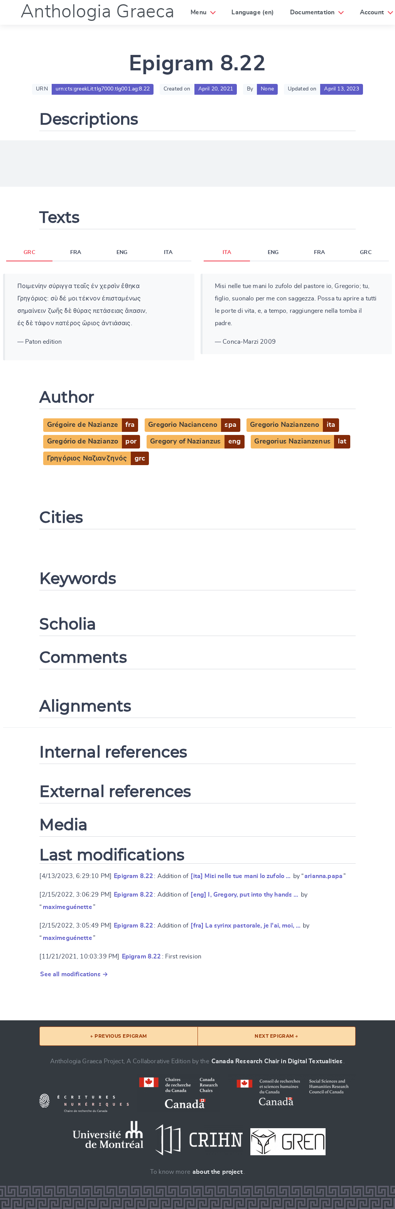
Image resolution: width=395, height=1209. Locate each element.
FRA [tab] (75, 252)
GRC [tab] (29, 252)
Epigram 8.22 (133, 876)
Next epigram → (276, 1036)
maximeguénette (67, 907)
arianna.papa (323, 876)
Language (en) (252, 12)
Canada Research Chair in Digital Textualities (277, 1061)
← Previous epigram (118, 1036)
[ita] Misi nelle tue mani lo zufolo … (240, 876)
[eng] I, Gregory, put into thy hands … (244, 895)
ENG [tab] (121, 252)
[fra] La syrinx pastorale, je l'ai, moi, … (245, 926)
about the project (217, 1172)
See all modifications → (74, 974)
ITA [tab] (168, 252)
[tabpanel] (98, 317)
